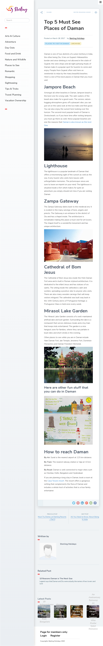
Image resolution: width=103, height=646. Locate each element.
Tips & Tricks (11, 88)
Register (55, 635)
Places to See (12, 65)
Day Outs (10, 47)
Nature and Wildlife (15, 59)
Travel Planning (13, 94)
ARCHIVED (75, 44)
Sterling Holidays (76, 38)
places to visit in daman (57, 44)
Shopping (10, 77)
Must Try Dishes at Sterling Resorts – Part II (52, 518)
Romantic (10, 71)
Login (43, 635)
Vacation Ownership (15, 100)
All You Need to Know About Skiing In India (85, 518)
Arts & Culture (12, 36)
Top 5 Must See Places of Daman (64, 25)
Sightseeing (11, 82)
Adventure (10, 41)
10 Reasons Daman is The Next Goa (56, 578)
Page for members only (53, 632)
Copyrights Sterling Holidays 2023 (52, 641)
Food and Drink (13, 53)
